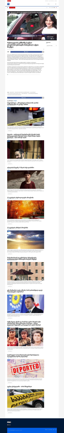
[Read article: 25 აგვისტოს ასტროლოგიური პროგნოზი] (25, 209)
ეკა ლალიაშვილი (32, 92)
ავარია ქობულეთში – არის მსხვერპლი (19, 386)
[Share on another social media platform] (43, 52)
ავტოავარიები (12, 92)
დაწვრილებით (10, 130)
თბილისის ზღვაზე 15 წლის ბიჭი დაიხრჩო (20, 167)
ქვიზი (53, 429)
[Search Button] (56, 4)
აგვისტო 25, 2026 (13, 105)
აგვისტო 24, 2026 (13, 260)
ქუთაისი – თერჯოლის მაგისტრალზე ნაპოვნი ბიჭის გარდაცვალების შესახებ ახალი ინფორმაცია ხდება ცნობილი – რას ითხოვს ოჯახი (23, 135)
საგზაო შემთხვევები (24, 93)
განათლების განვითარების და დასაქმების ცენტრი (22, 92)
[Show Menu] (7, 7)
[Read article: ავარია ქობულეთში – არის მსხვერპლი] (25, 398)
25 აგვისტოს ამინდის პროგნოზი (17, 228)
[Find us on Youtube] (54, 7)
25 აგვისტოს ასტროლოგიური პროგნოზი (20, 197)
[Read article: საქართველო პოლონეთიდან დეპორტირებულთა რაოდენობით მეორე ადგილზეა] (25, 368)
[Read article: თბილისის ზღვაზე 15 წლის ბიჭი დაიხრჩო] (25, 179)
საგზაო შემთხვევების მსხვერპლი (33, 93)
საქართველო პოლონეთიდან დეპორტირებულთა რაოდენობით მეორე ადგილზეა (23, 355)
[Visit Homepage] (8, 4)
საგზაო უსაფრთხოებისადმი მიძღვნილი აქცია (14, 93)
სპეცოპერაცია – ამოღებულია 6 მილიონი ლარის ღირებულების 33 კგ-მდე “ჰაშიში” (22, 103)
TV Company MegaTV (12, 430)
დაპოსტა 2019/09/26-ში (10, 49)
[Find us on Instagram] (52, 7)
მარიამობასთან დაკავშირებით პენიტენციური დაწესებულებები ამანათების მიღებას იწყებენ (22, 258)
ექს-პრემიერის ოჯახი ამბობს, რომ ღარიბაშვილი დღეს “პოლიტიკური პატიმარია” (24, 291)
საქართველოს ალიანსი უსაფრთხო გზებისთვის (14, 94)
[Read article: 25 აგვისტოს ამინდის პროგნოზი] (25, 239)
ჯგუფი (56, 429)
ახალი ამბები (12, 7)
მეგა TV (9, 105)
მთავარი (9, 231)
